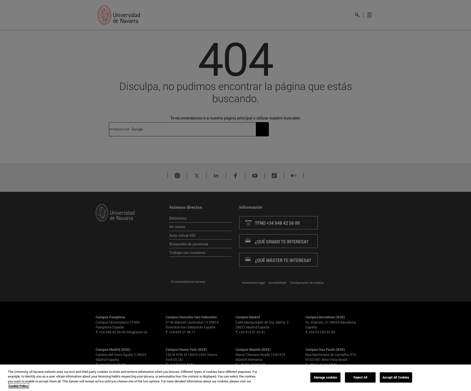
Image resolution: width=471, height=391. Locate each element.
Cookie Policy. (18, 386)
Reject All (360, 377)
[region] (235, 378)
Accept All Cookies (395, 377)
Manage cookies (325, 377)
